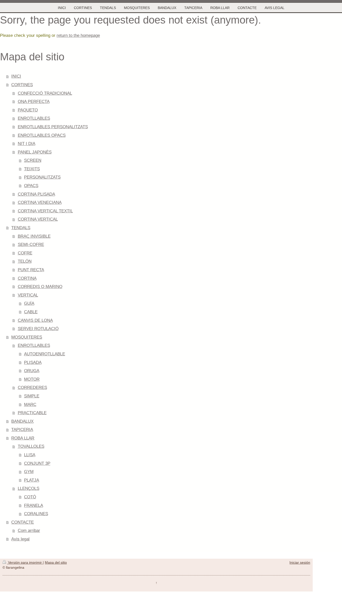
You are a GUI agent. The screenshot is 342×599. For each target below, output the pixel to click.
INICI (16, 76)
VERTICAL (28, 295)
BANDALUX (22, 421)
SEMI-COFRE (31, 244)
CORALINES (36, 513)
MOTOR (32, 379)
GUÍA (29, 303)
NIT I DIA (26, 143)
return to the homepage (78, 35)
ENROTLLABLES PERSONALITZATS (53, 126)
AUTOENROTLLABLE (44, 354)
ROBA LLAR (22, 438)
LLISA (29, 455)
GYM (29, 471)
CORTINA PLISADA (36, 194)
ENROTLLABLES (34, 118)
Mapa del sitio (56, 562)
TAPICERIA (22, 429)
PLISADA (33, 362)
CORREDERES (32, 387)
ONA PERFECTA (34, 101)
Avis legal (20, 539)
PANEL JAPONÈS (35, 152)
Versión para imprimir (25, 562)
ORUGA (31, 370)
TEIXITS (32, 169)
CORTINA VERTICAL (38, 219)
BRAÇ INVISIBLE (34, 236)
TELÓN (25, 261)
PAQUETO (28, 110)
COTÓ (30, 497)
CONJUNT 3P (37, 463)
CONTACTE (22, 522)
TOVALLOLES (31, 446)
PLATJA (31, 480)
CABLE (31, 312)
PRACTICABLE (32, 412)
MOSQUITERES (26, 337)
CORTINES (22, 84)
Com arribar (29, 530)
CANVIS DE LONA (35, 320)
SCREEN (32, 160)
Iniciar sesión (299, 562)
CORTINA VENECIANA (40, 202)
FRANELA (33, 505)
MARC (30, 404)
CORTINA (27, 278)
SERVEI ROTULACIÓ (38, 328)
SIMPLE (31, 396)
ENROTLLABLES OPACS (42, 135)
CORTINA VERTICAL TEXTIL (45, 211)
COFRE (25, 253)
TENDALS (20, 227)
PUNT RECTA (31, 269)
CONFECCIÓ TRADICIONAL (45, 93)
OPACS (31, 185)
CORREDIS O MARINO (40, 286)
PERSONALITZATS (42, 177)
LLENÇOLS (28, 488)
